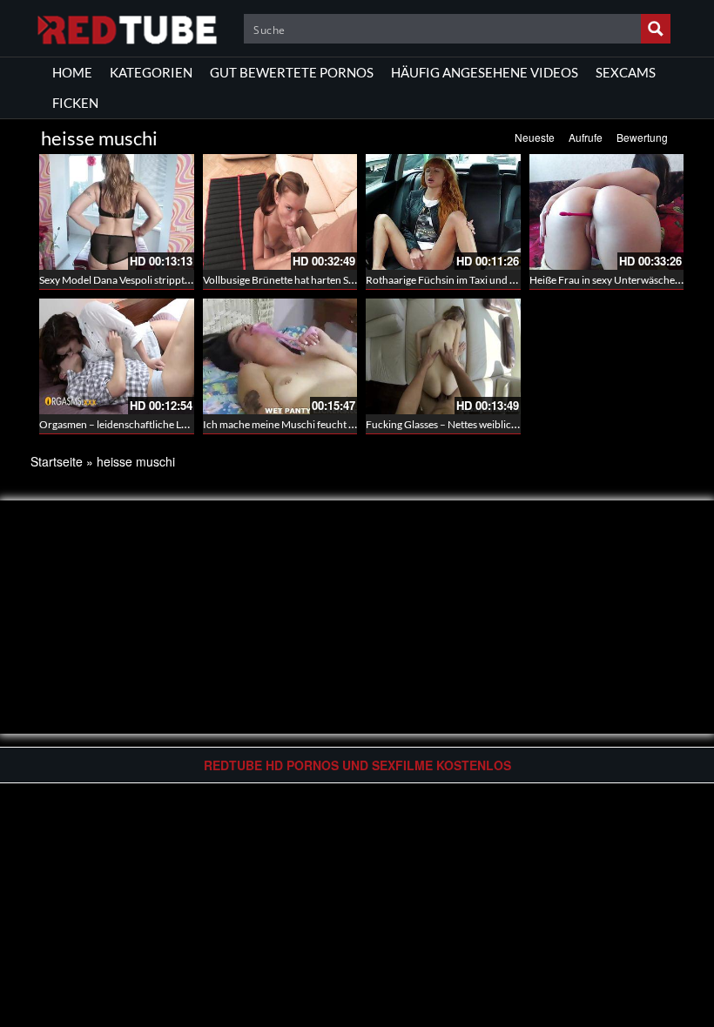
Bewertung (642, 137)
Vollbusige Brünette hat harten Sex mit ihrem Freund (321, 279)
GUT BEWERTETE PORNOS (292, 72)
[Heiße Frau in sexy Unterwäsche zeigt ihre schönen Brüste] (606, 212)
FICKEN (75, 103)
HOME (72, 72)
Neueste (535, 137)
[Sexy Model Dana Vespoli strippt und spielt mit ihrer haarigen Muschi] (116, 212)
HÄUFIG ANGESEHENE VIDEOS (484, 72)
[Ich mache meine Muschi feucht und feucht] (280, 356)
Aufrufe (586, 137)
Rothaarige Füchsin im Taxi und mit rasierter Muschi (483, 279)
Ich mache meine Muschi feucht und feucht (300, 424)
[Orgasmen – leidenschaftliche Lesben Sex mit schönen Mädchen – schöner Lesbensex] (116, 356)
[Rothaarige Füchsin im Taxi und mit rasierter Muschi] (443, 212)
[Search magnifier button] (655, 29)
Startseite (56, 461)
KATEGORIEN (151, 72)
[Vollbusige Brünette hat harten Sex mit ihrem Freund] (280, 212)
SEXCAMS (626, 72)
